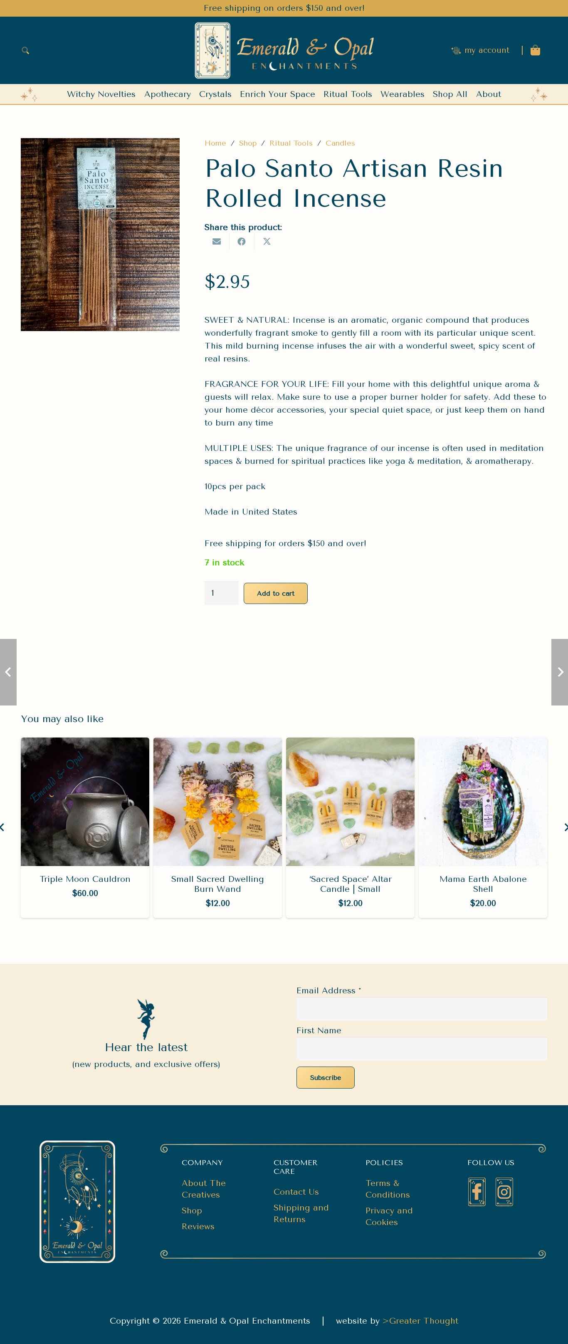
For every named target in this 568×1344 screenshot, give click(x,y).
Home (215, 143)
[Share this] (242, 241)
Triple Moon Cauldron (85, 879)
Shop (248, 143)
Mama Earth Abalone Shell (483, 884)
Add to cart (275, 593)
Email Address (328, 990)
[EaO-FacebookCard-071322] (477, 1192)
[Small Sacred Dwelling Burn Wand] (217, 744)
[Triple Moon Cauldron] (85, 744)
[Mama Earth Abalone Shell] (483, 744)
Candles (340, 143)
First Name (318, 1030)
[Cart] (535, 50)
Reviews (198, 1226)
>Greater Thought (420, 1321)
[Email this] (217, 241)
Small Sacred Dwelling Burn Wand (217, 884)
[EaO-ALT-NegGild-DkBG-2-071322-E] (284, 50)
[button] (25, 50)
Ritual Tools (291, 143)
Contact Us (296, 1192)
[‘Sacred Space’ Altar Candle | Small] (350, 744)
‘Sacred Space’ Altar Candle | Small (350, 884)
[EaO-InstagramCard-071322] (504, 1192)
